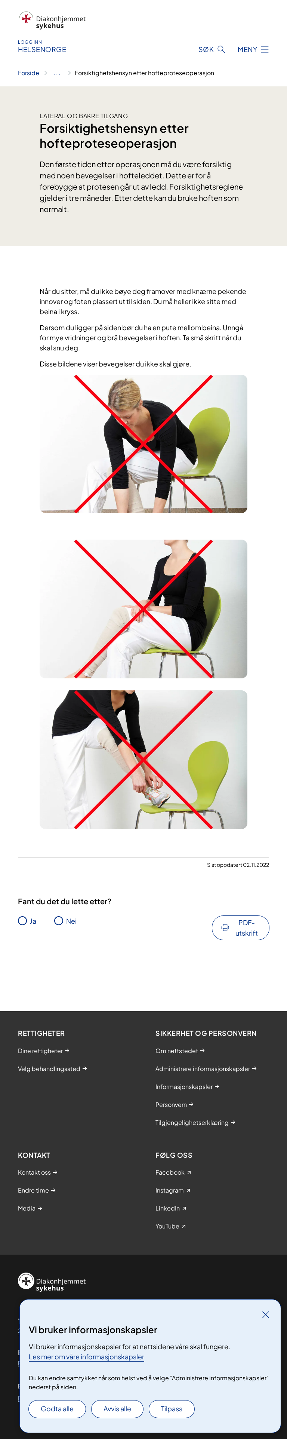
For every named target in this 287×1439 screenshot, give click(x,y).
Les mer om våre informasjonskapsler (86, 1356)
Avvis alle (117, 1408)
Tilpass (171, 1408)
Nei (71, 921)
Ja (33, 921)
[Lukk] (266, 1314)
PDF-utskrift (246, 927)
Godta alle (57, 1408)
